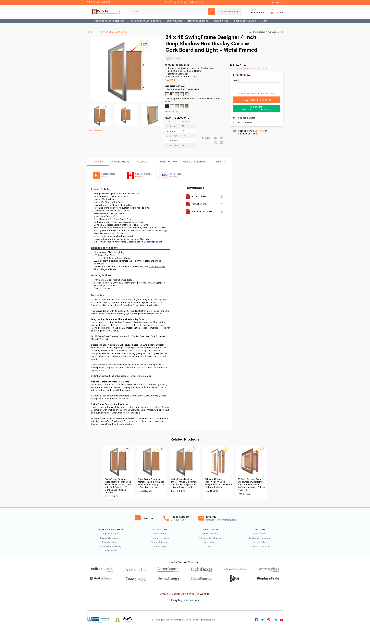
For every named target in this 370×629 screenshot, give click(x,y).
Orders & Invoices (160, 538)
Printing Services (210, 534)
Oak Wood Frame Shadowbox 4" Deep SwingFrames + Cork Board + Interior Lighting (218, 483)
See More (170, 80)
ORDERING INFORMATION (110, 529)
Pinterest (269, 619)
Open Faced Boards (245, 21)
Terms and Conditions (259, 546)
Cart (272, 10)
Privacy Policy (260, 542)
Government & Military (110, 546)
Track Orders (160, 534)
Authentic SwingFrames (210, 538)
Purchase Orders (110, 542)
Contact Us (277, 2)
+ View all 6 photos (96, 130)
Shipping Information (110, 538)
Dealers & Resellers (160, 542)
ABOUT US (260, 529)
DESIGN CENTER (210, 529)
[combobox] (172, 11)
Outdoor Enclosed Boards (145, 21)
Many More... (172, 111)
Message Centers (198, 21)
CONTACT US (160, 529)
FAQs (210, 546)
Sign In (253, 10)
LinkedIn (275, 619)
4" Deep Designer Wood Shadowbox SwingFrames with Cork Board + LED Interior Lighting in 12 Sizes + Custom (251, 484)
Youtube (281, 619)
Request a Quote (110, 534)
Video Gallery (210, 542)
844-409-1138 (103, 2)
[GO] (211, 11)
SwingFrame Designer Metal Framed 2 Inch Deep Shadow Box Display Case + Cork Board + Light (151, 483)
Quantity (236, 81)
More (265, 21)
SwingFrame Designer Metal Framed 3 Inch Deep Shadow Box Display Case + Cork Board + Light (184, 483)
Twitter (262, 619)
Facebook (256, 619)
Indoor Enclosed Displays (110, 21)
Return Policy (160, 546)
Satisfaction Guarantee (259, 538)
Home (89, 32)
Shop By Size (221, 21)
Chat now (259, 131)
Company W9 (110, 551)
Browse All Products (229, 12)
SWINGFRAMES (174, 21)
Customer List (260, 534)
